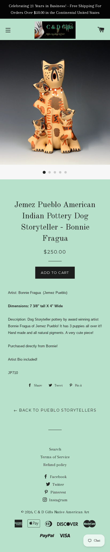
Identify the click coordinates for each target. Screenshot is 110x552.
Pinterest (57, 492)
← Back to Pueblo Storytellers (55, 410)
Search (55, 449)
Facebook (58, 476)
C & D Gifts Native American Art (61, 512)
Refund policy (55, 464)
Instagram (58, 500)
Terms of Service (55, 457)
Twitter (57, 484)
